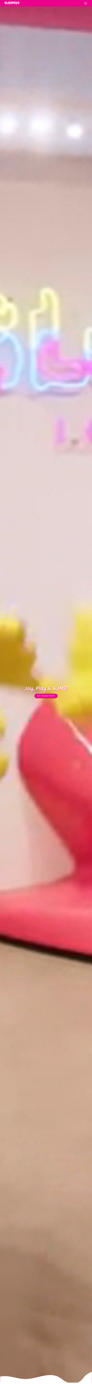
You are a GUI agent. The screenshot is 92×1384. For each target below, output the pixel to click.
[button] (85, 3)
